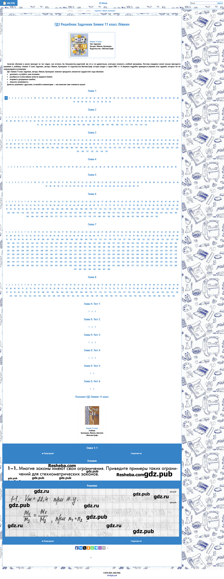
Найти (220, 3)
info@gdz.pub (112, 575)
